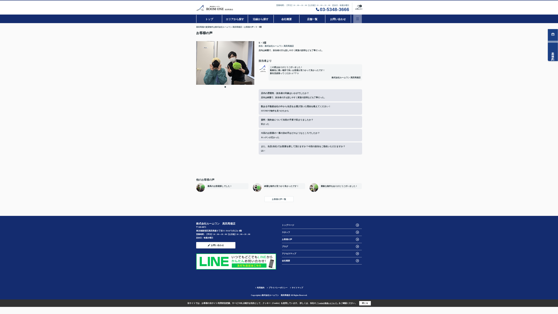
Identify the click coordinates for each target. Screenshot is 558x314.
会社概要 (286, 19)
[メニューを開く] (357, 19)
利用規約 (260, 288)
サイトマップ (297, 288)
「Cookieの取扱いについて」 (327, 303)
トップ (209, 19)
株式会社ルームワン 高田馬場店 (346, 77)
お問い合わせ (338, 19)
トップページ (288, 225)
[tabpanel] (225, 63)
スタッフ (286, 232)
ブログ (285, 246)
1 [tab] (225, 87)
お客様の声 (287, 239)
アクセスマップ (289, 254)
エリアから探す (235, 19)
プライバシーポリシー (278, 288)
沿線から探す (261, 19)
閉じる (365, 303)
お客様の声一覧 (279, 199)
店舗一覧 (312, 19)
